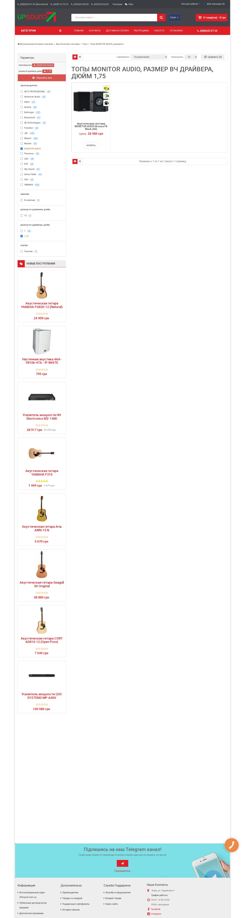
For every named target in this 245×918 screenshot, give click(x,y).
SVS (28, 179)
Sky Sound (31, 169)
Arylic (29, 102)
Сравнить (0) (214, 57)
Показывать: (177, 57)
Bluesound (32, 117)
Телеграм (117, 4)
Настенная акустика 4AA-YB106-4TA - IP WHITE (42, 361)
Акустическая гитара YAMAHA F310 (41, 472)
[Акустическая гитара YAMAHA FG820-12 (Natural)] (42, 285)
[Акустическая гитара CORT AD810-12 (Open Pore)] (42, 620)
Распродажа (141, 30)
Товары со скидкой (72, 898)
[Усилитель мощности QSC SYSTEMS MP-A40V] (42, 676)
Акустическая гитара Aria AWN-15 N (42, 528)
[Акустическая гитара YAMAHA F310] (42, 453)
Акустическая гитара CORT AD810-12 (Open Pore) (42, 640)
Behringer (32, 112)
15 (27, 215)
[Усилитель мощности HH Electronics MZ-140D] (42, 397)
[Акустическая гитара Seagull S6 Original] (42, 564)
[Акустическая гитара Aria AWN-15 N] (42, 508)
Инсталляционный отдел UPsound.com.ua (32, 894)
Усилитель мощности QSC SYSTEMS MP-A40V (42, 696)
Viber (130, 4)
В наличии (31, 200)
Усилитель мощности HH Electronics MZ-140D (42, 416)
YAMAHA (31, 184)
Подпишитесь (122, 870)
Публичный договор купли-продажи (33, 905)
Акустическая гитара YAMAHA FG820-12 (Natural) (42, 305)
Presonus (31, 153)
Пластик (30, 251)
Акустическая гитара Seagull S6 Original (42, 584)
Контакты (95, 30)
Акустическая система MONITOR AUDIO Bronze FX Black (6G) (91, 126)
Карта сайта (111, 904)
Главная (79, 30)
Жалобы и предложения (118, 892)
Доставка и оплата (117, 30)
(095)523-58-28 (81, 4)
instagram (156, 914)
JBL (29, 133)
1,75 (48, 71)
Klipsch (30, 138)
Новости (159, 30)
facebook (155, 909)
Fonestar (31, 128)
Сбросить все (44, 77)
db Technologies (34, 122)
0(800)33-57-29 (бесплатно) (34, 4)
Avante (30, 107)
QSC (28, 159)
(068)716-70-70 (60, 4)
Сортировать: (123, 57)
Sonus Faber (32, 174)
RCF (28, 164)
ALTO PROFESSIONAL (37, 91)
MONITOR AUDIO (44, 65)
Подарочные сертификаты (75, 904)
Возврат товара (113, 898)
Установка (176, 30)
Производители (70, 892)
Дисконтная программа (31, 913)
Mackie (30, 143)
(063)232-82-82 (101, 4)
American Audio (34, 97)
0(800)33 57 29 (208, 30)
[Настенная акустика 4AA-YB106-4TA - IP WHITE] (42, 341)
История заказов (71, 910)
